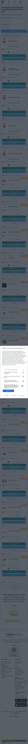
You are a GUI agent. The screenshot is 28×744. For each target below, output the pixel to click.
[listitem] (14, 369)
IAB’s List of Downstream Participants (14, 363)
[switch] (23, 372)
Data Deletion (6, 395)
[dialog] (14, 372)
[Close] (25, 348)
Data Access (14, 395)
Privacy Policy (22, 395)
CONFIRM (8, 390)
